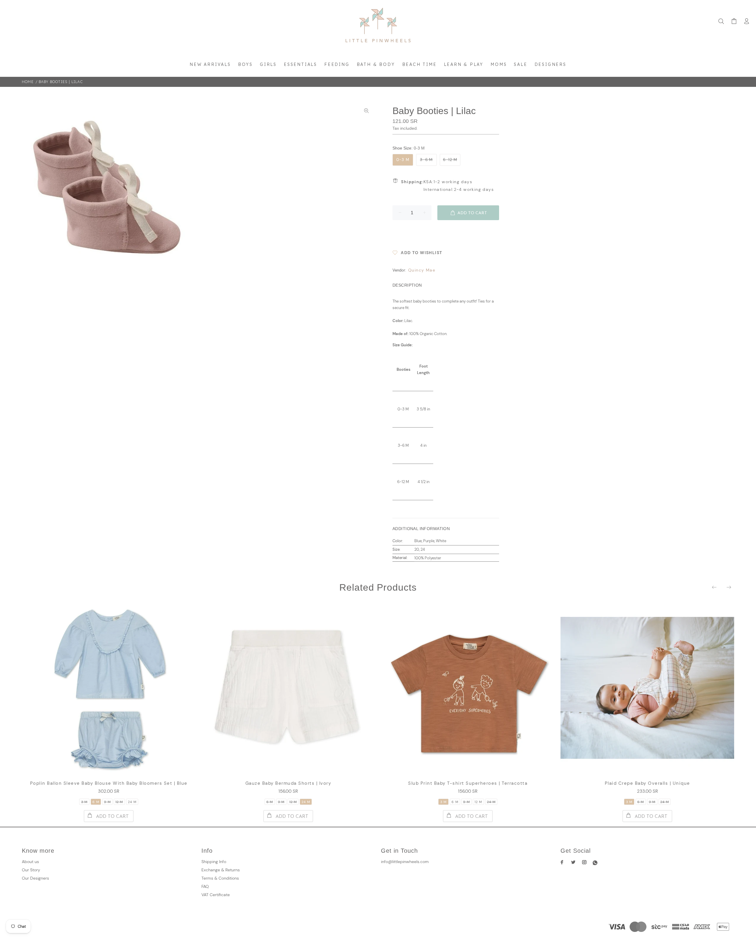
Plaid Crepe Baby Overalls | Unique (647, 783)
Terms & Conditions (220, 878)
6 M (95, 802)
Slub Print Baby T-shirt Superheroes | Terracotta (467, 783)
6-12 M (450, 159)
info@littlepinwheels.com (405, 861)
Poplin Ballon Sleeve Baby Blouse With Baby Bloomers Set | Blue (109, 783)
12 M (119, 802)
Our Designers (35, 878)
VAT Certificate (215, 894)
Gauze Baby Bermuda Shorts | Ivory (288, 783)
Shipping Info (213, 861)
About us (30, 861)
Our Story (31, 870)
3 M (84, 802)
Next (728, 587)
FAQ (205, 886)
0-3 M (403, 159)
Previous (714, 587)
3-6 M (426, 159)
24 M (132, 802)
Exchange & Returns (220, 870)
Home (28, 81)
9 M (107, 802)
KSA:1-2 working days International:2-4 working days (447, 185)
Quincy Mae (421, 270)
